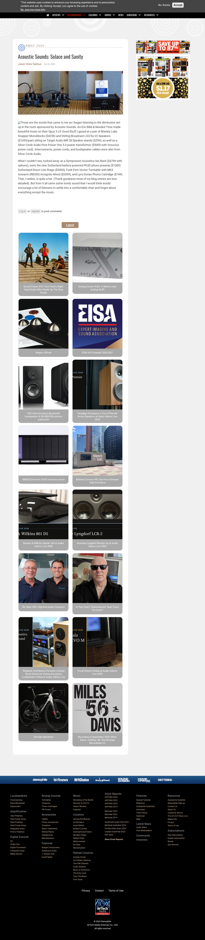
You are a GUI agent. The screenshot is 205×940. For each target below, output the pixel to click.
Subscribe (132, 15)
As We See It (78, 822)
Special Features (143, 800)
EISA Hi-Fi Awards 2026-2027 (97, 352)
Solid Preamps (16, 822)
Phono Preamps (17, 832)
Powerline (46, 825)
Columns (93, 15)
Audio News (141, 827)
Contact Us (172, 806)
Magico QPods (43, 352)
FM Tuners (46, 809)
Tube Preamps (16, 816)
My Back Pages (79, 835)
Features (77, 809)
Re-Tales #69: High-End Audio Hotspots (43, 607)
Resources (149, 15)
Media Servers (16, 854)
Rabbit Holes (78, 838)
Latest (70, 225)
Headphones (47, 835)
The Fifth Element (80, 863)
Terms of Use (173, 825)
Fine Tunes (77, 879)
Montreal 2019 (111, 817)
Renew (170, 841)
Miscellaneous (48, 838)
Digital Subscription (176, 838)
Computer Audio (17, 851)
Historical (140, 816)
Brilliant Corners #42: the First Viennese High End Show (97, 481)
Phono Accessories (50, 822)
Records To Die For (81, 803)
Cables (45, 819)
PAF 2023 (109, 835)
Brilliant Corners (80, 829)
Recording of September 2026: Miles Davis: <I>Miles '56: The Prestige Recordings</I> (97, 740)
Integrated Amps (17, 829)
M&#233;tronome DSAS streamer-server (43, 479)
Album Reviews (79, 806)
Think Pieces (141, 813)
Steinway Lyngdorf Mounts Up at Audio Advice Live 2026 (97, 545)
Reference (140, 803)
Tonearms (46, 803)
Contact (99, 890)
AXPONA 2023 (111, 800)
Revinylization (79, 848)
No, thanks (164, 5)
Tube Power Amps (18, 819)
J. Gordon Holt (48, 854)
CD (11, 841)
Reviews (56, 15)
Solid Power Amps (18, 825)
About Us (172, 809)
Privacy (171, 822)
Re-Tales (76, 845)
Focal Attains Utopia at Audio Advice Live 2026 (97, 672)
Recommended (74, 15)
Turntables (46, 800)
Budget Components (51, 847)
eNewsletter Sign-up (176, 803)
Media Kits (172, 819)
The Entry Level (79, 873)
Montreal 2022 (111, 814)
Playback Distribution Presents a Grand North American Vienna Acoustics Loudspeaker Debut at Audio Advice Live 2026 (43, 675)
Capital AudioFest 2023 (115, 832)
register (35, 211)
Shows (108, 15)
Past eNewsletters (144, 830)
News (120, 15)
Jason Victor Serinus (29, 64)
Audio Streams (79, 867)
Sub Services (173, 845)
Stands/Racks (48, 832)
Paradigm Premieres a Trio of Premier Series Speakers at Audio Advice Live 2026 (97, 416)
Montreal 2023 (111, 811)
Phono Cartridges (49, 806)
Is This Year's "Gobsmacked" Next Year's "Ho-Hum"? (97, 609)
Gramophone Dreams (82, 832)
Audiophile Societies (176, 800)
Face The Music (80, 876)
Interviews (140, 809)
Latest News (143, 823)
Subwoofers (15, 806)
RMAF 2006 (35, 45)
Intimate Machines (43, 737)
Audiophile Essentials (145, 806)
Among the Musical (81, 819)
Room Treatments (49, 829)
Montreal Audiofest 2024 (115, 825)
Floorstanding (16, 800)
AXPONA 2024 (111, 797)
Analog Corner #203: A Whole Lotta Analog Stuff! (97, 288)
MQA (138, 819)
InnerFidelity (47, 857)
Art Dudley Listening (81, 860)
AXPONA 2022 (111, 803)
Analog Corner (79, 857)
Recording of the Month (83, 800)
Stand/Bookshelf (17, 803)
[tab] (70, 225)
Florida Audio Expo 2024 (115, 828)
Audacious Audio (49, 851)
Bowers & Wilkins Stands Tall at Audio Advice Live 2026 (43, 545)
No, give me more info (32, 9)
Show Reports (113, 793)
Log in (22, 211)
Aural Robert (78, 825)
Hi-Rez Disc (15, 844)
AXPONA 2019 (111, 807)
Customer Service (175, 813)
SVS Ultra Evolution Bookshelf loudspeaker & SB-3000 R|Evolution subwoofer (43, 416)
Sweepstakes (142, 840)
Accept (178, 5)
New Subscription (175, 835)
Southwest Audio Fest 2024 (117, 822)
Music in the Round (81, 870)
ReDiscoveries (79, 841)
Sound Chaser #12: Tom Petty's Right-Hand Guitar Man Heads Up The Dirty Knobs (44, 289)
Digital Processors (18, 847)
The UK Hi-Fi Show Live (178, 816)
